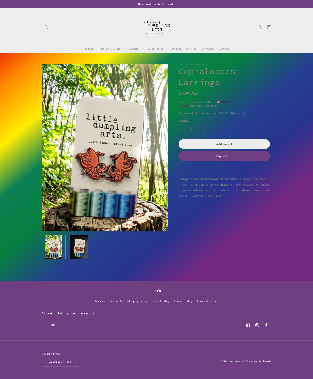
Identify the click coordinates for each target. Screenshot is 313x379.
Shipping (183, 105)
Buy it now (224, 156)
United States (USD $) (59, 362)
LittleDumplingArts (240, 361)
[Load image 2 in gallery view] (79, 247)
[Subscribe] (112, 325)
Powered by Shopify (261, 361)
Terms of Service (208, 301)
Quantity (183, 120)
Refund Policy (161, 301)
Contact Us (116, 301)
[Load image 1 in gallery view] (54, 247)
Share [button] (187, 168)
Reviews (99, 301)
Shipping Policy (137, 301)
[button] (46, 27)
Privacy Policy (183, 301)
